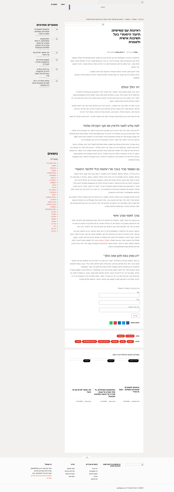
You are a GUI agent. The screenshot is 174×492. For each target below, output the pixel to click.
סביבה (53, 212)
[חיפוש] (69, 7)
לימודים (53, 200)
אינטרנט (53, 168)
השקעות (53, 183)
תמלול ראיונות (104, 240)
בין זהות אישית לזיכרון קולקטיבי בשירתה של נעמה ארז (42, 72)
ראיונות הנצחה (104, 341)
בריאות (53, 178)
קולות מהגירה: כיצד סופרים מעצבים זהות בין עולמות (40, 83)
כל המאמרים (93, 471)
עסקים (53, 219)
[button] (127, 322)
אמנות (54, 170)
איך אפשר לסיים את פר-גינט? (81, 391)
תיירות (53, 229)
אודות (95, 476)
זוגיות (54, 185)
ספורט (53, 214)
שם (138, 292)
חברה (54, 187)
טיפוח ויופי (52, 190)
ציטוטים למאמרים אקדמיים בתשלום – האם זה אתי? (129, 389)
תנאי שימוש (71, 468)
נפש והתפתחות (50, 209)
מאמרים (54, 4)
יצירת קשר (94, 479)
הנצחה (130, 341)
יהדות (54, 195)
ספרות (53, 216)
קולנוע (54, 221)
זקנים (122, 341)
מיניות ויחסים (51, 204)
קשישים (114, 341)
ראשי (63, 4)
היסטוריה (130, 336)
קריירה (53, 224)
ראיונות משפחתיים (90, 341)
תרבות (53, 231)
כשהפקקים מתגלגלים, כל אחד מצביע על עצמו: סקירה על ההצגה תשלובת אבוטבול (104, 393)
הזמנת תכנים (93, 474)
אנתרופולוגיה (51, 173)
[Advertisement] (104, 427)
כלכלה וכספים (51, 197)
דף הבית (141, 19)
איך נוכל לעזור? (133, 307)
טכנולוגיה (53, 192)
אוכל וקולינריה (51, 163)
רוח (54, 226)
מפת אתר (71, 476)
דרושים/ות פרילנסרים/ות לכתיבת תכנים (111, 465)
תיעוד (78, 341)
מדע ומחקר (52, 202)
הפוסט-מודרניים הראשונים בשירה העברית (42, 61)
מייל (137, 300)
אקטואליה (52, 175)
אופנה (54, 166)
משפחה (127, 19)
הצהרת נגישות (70, 474)
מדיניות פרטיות (70, 471)
